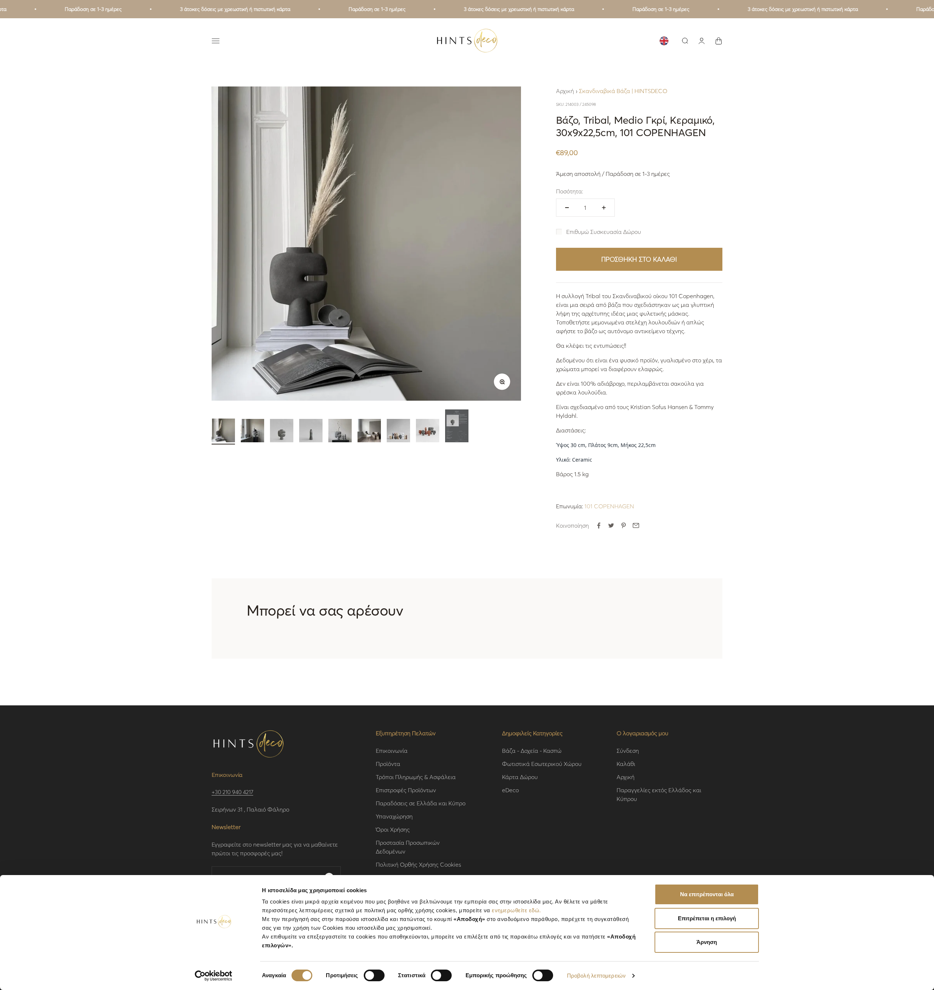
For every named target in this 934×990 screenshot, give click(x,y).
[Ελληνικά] (664, 41)
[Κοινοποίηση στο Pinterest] (623, 525)
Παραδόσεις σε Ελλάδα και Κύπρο (421, 803)
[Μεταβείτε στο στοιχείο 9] (456, 426)
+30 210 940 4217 (232, 792)
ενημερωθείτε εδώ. (516, 910)
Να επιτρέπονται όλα (707, 894)
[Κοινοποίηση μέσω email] (636, 525)
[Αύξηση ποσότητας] (603, 207)
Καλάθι (626, 763)
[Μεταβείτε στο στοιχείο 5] (340, 431)
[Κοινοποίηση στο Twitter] (611, 525)
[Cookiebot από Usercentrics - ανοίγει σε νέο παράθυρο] (214, 975)
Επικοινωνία (392, 750)
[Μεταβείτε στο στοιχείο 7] (398, 431)
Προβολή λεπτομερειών (596, 975)
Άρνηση (706, 942)
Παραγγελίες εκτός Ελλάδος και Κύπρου (659, 794)
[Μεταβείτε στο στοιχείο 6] (369, 431)
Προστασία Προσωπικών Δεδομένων (408, 847)
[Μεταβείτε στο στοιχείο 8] (427, 431)
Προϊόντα (388, 763)
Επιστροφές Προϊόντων (406, 790)
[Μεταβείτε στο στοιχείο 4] (311, 431)
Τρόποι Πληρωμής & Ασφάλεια (416, 777)
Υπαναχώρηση (394, 816)
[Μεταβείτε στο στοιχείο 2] (252, 431)
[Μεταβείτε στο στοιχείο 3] (281, 431)
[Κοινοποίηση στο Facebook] (599, 525)
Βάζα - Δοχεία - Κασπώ (531, 750)
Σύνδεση (628, 750)
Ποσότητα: (569, 191)
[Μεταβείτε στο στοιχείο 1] (223, 431)
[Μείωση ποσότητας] (567, 207)
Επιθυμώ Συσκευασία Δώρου (603, 231)
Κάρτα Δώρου (520, 777)
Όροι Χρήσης (393, 829)
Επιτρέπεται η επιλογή (707, 918)
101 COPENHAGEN (609, 506)
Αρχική (565, 91)
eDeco (510, 790)
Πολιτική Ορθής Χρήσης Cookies (418, 864)
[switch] (374, 975)
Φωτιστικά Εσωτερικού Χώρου (542, 763)
